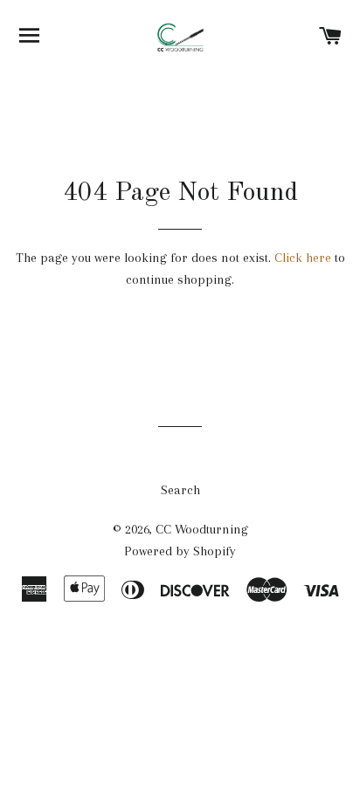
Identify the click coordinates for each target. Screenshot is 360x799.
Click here (302, 257)
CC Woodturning (202, 529)
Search (180, 490)
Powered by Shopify (180, 551)
